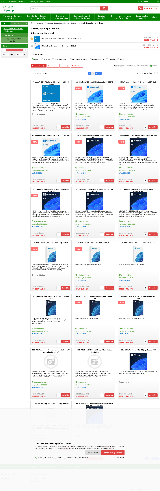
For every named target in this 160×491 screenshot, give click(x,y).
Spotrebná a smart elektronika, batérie (82, 17)
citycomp (14, 8)
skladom (130, 66)
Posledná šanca (98, 59)
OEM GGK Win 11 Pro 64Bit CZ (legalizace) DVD (138, 350)
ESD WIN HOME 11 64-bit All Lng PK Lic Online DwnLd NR (94, 351)
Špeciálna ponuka (61, 59)
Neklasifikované (84, 457)
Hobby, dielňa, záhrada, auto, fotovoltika (121, 17)
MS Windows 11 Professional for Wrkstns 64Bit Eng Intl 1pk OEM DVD (94, 404)
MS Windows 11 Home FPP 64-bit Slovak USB (95, 243)
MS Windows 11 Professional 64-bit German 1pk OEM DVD (94, 190)
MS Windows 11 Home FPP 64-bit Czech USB (138, 243)
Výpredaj (112, 59)
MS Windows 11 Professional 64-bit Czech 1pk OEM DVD (94, 136)
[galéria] (156, 74)
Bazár (122, 59)
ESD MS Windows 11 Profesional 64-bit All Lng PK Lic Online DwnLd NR (51, 351)
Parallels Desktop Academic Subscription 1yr (51, 403)
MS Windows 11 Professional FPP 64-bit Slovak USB (51, 297)
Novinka (47, 59)
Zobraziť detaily (119, 457)
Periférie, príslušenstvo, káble (60, 17)
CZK (157, 2)
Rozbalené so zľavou (79, 59)
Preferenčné (49, 457)
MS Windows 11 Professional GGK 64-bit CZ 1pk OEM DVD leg (138, 190)
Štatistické (60, 457)
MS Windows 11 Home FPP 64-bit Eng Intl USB (51, 243)
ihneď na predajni (142, 66)
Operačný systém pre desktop (14, 40)
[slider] (4, 50)
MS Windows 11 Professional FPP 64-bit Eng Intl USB (94, 297)
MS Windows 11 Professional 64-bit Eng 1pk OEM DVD (138, 136)
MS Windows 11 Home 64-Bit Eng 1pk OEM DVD (138, 82)
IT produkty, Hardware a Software (12, 17)
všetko (155, 66)
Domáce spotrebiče (101, 17)
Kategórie (17, 24)
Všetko (36, 59)
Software (9, 35)
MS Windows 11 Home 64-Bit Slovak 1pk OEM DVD (51, 135)
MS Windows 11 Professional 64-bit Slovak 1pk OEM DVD (51, 190)
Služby (155, 17)
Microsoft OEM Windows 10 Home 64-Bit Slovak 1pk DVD (61, 39)
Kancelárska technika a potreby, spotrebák (36, 17)
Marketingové (71, 457)
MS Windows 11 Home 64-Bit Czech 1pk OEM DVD (58, 46)
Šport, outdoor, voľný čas (142, 17)
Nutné (40, 457)
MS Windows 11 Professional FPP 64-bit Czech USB (138, 297)
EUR (152, 2)
